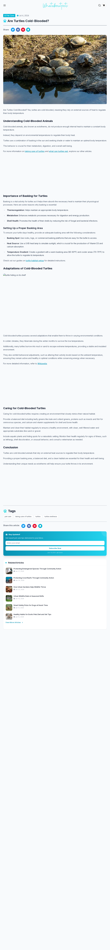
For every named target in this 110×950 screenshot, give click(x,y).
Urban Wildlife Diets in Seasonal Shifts (29, 596)
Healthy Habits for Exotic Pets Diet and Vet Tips (32, 614)
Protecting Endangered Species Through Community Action (37, 569)
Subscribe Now (55, 548)
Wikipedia (42, 363)
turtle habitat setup (35, 260)
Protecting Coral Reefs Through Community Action (34, 578)
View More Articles (13, 622)
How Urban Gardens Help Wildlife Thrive (30, 587)
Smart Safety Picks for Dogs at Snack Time (31, 605)
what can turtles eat (58, 151)
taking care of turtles (35, 151)
